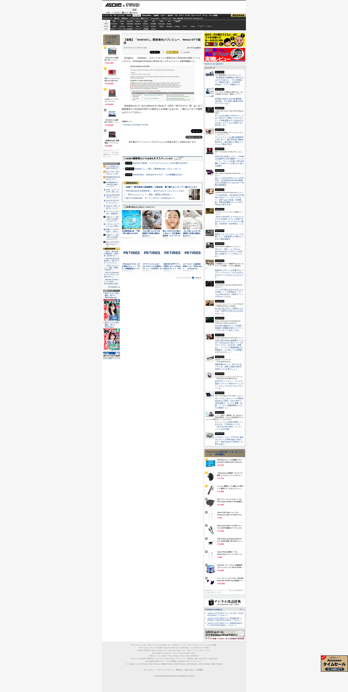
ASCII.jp (113, 5)
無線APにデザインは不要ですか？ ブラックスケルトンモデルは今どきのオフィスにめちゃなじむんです (230, 273)
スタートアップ (196, 15)
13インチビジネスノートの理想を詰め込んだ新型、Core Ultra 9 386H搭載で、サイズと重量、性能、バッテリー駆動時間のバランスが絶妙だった (229, 403)
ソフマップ (137, 29)
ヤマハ (185, 26)
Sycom (138, 21)
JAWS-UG (147, 650)
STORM (206, 647)
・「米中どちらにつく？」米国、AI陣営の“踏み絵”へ (111, 268)
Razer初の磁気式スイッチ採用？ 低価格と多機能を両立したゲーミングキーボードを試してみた (230, 328)
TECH (129, 15)
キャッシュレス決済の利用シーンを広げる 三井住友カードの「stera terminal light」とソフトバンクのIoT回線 (229, 425)
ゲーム (205, 15)
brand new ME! (185, 653)
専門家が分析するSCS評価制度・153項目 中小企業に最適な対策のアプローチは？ (229, 101)
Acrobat (122, 26)
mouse (122, 21)
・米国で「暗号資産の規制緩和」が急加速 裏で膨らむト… (111, 254)
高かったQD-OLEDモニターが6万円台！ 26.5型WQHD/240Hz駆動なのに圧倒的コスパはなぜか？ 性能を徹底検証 (229, 181)
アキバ (181, 15)
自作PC (170, 15)
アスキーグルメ (135, 18)
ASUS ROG (130, 24)
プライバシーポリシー (165, 670)
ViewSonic (161, 24)
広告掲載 (199, 670)
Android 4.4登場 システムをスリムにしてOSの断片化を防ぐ (161, 163)
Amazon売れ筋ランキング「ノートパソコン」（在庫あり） (111, 40)
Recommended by (184, 278)
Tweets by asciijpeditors (213, 64)
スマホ (187, 15)
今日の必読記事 (150, 661)
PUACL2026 (188, 18)
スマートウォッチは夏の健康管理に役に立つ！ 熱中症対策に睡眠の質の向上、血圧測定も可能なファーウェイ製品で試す (229, 140)
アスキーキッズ (107, 18)
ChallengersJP (198, 18)
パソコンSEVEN (146, 21)
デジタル (131, 5)
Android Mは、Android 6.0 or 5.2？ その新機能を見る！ (158, 174)
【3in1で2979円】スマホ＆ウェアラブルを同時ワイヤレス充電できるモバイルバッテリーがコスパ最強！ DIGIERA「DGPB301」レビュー (229, 221)
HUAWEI (153, 24)
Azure (138, 26)
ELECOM (114, 24)
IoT (115, 15)
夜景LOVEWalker (180, 664)
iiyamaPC (130, 21)
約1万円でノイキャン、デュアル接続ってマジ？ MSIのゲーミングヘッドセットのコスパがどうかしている (229, 384)
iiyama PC (167, 647)
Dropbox (153, 26)
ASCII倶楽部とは (114, 287)
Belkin (169, 24)
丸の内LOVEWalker (204, 664)
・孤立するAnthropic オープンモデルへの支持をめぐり (111, 275)
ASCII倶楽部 (238, 15)
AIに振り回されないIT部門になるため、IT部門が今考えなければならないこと (229, 311)
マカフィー (114, 29)
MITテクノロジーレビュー (194, 661)
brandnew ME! (146, 29)
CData (161, 26)
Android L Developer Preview (136, 125)
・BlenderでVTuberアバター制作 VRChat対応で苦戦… (111, 282)
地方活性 (180, 18)
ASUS (161, 21)
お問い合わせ (189, 670)
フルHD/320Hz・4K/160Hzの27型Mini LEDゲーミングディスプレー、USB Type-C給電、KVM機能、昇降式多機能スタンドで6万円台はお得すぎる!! (229, 200)
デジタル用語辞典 (170, 661)
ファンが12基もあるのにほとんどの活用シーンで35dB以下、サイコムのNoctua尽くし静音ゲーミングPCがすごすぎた (229, 293)
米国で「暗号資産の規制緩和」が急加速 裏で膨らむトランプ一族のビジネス (161, 187)
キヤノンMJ (122, 29)
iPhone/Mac (146, 15)
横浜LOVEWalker (154, 664)
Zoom (193, 26)
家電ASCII (125, 18)
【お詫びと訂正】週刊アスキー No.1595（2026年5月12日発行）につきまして (225, 614)
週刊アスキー (145, 18)
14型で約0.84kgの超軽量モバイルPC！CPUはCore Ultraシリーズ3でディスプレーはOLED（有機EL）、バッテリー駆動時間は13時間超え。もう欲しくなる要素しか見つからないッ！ (229, 346)
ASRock (145, 24)
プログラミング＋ (181, 658)
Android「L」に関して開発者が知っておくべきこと (158, 169)
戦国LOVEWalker (217, 664)
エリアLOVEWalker (142, 664)
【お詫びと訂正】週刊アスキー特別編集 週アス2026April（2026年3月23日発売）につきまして (224, 619)
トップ (105, 15)
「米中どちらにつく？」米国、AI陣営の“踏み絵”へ (149, 194)
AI (111, 15)
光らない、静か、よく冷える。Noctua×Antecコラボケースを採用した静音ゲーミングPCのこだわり (228, 252)
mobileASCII (181, 661)
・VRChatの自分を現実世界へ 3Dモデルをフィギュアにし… (111, 261)
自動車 (156, 15)
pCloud (153, 29)
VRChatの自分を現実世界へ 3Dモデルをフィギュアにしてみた (155, 191)
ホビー (163, 15)
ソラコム (145, 26)
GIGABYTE (138, 24)
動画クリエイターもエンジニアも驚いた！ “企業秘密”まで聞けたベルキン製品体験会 (229, 236)
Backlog (169, 26)
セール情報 (213, 15)
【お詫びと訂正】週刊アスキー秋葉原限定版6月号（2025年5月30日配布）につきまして (224, 624)
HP (169, 21)
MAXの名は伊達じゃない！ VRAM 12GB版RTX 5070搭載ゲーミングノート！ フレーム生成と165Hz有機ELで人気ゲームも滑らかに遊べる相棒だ (229, 161)
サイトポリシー (149, 670)
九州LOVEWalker (192, 664)
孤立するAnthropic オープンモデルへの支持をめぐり (150, 198)
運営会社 (179, 670)
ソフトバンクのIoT (201, 26)
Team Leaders (169, 658)
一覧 (162, 52)
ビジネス (121, 15)
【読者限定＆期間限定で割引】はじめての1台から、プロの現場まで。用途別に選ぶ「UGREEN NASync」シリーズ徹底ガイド (229, 81)
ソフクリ (209, 26)
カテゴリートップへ (194, 137)
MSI (153, 21)
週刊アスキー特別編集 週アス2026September (112, 295)
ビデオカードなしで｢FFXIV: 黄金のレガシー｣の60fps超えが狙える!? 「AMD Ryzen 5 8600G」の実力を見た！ (229, 440)
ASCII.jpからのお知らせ (214, 609)
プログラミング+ (166, 18)
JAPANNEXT (130, 29)
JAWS (114, 26)
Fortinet (177, 26)
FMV (114, 21)
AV (176, 15)
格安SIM (116, 18)
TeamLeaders (155, 18)
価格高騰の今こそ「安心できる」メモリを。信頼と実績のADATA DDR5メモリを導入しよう (229, 366)
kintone (130, 26)
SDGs (175, 18)
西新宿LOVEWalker (167, 664)
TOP (132, 645)
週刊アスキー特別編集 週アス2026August (112, 325)
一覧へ (241, 609)
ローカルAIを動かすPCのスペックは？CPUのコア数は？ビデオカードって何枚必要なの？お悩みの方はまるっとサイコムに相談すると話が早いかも (229, 120)
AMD (122, 24)
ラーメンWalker (130, 664)
